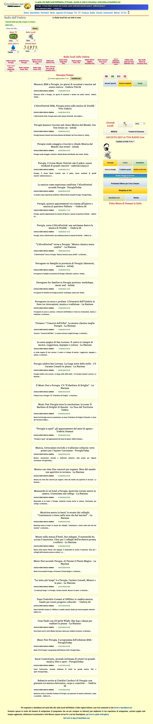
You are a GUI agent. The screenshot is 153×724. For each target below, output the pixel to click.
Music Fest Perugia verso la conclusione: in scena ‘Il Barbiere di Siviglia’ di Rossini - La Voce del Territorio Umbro (65, 407)
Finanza (85, 12)
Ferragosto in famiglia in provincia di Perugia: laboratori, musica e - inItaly (65, 265)
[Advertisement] (95, 37)
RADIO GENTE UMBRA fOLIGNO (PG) (89, 61)
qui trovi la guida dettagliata (97, 714)
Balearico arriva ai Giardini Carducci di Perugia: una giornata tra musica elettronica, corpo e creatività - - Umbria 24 (65, 683)
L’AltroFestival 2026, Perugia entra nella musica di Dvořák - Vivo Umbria (65, 107)
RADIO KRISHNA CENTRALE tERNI (116, 62)
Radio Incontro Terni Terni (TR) (103, 61)
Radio (92, 12)
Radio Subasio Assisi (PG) (24, 68)
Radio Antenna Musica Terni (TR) (37, 61)
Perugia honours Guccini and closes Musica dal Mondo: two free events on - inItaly (65, 126)
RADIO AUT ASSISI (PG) (50, 62)
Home (26, 12)
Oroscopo (110, 163)
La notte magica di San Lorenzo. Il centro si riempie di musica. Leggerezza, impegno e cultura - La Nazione (65, 344)
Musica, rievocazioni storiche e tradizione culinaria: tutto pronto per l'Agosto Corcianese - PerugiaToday (65, 449)
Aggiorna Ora (76, 78)
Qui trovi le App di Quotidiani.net (76, 718)
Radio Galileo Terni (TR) (76, 62)
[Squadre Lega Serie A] (13, 48)
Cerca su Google (110, 169)
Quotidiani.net (114, 198)
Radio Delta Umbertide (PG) (63, 61)
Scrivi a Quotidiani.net (123, 708)
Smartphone (140, 163)
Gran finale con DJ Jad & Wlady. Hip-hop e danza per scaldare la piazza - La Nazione (65, 622)
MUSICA (114, 131)
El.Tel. (124, 12)
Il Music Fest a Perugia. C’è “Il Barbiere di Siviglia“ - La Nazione (65, 387)
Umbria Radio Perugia (11, 62)
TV (79, 12)
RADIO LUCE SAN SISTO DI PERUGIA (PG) (129, 61)
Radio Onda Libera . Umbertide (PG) (11, 68)
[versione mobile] (128, 12)
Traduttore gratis (125, 169)
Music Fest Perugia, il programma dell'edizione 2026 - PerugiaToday (65, 641)
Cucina (125, 163)
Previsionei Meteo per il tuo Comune (125, 183)
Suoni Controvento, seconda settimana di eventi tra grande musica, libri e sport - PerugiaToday (65, 660)
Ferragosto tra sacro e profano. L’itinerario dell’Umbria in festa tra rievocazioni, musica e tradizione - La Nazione (65, 303)
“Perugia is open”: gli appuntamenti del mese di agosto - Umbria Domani (65, 430)
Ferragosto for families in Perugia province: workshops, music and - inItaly (65, 284)
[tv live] (13, 36)
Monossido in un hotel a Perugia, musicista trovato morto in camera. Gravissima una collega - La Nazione (65, 492)
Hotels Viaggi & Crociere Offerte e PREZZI (125, 177)
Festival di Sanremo (136, 131)
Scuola (99, 12)
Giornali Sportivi (110, 83)
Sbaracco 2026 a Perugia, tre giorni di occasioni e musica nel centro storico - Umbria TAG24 (65, 86)
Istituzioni (108, 12)
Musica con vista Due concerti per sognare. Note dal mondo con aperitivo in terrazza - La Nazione (65, 471)
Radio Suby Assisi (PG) (37, 68)
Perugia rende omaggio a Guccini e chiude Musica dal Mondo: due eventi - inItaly (65, 145)
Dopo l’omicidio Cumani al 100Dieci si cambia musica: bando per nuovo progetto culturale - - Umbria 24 (65, 601)
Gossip (140, 83)
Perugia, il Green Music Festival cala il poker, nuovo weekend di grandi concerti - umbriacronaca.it (65, 165)
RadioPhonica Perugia (24, 62)
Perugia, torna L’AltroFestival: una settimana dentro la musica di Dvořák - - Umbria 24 (65, 227)
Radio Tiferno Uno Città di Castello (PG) (50, 68)
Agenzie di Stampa (64, 12)
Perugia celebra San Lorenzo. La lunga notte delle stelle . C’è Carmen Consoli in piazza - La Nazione (65, 365)
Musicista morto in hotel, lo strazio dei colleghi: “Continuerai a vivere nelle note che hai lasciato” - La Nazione (65, 515)
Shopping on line (125, 190)
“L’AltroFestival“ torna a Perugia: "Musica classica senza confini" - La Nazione (65, 246)
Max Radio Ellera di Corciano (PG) (142, 61)
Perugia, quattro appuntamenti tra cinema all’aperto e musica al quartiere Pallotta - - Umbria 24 (65, 205)
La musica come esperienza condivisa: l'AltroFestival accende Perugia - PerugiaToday (66, 6)
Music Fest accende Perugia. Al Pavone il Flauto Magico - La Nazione (65, 563)
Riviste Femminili (125, 83)
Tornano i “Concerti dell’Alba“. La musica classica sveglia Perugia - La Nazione (65, 325)
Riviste (136, 198)
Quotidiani (35, 12)
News (52, 12)
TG (75, 12)
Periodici (45, 12)
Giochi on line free (140, 169)
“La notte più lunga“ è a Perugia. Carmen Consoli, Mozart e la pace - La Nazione (65, 582)
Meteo (117, 12)
